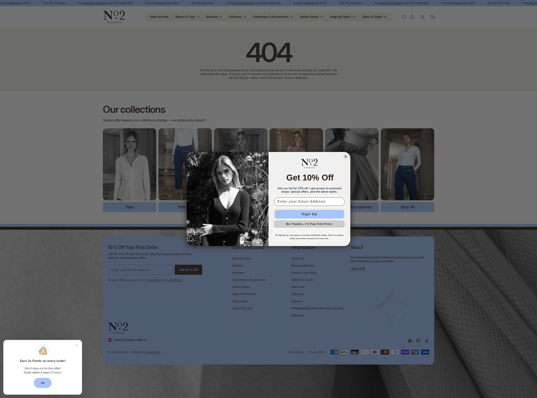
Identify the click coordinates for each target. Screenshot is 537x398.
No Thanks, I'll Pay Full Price (309, 224)
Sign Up (309, 214)
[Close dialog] (345, 156)
